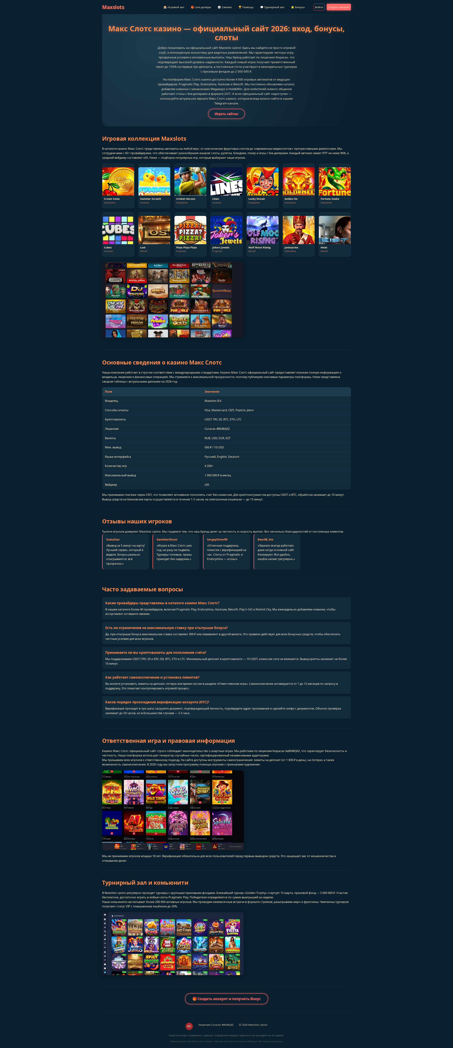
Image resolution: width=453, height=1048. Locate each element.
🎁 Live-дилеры (201, 7)
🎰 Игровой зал (174, 7)
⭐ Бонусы (298, 7)
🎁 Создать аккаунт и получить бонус (227, 998)
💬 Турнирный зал (272, 7)
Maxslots (113, 7)
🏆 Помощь (246, 7)
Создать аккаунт (339, 7)
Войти (319, 7)
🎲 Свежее (225, 7)
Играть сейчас (226, 114)
